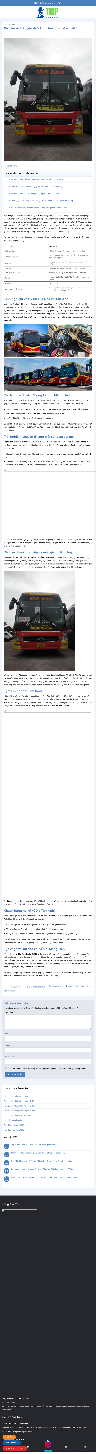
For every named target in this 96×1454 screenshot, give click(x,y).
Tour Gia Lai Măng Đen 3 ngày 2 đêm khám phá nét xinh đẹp (37, 186)
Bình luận (10, 1012)
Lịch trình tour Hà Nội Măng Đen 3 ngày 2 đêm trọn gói (35, 193)
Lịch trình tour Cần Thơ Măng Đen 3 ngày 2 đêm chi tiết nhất (37, 179)
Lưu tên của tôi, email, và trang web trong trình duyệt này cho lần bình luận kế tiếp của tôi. (48, 1068)
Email (8, 1045)
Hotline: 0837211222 (14, 1448)
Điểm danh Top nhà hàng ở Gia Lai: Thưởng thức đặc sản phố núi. (38, 1153)
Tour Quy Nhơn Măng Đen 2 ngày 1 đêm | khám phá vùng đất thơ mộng (42, 200)
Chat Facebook (11, 1443)
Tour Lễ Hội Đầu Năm (13, 1120)
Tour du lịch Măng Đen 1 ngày (16, 1096)
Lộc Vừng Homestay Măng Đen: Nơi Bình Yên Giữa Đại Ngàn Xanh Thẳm (42, 1169)
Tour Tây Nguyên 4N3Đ (14, 1125)
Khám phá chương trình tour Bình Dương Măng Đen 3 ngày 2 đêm (39, 208)
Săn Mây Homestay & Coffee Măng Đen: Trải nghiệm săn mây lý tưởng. (41, 1161)
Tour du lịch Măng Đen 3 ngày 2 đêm (20, 1106)
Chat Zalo (9, 1437)
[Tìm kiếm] (93, 12)
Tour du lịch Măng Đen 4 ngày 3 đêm (20, 1110)
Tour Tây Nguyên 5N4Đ (14, 1130)
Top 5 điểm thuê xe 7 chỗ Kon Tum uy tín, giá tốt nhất (34, 1145)
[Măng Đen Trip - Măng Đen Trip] (48, 12)
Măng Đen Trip (10, 166)
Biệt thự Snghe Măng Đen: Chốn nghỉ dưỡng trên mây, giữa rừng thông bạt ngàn (45, 1177)
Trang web (9, 1057)
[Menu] (3, 12)
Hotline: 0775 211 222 (48, 3)
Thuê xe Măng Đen (11, 25)
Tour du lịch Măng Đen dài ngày (17, 1115)
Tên (7, 1033)
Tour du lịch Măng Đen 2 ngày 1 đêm (20, 1101)
